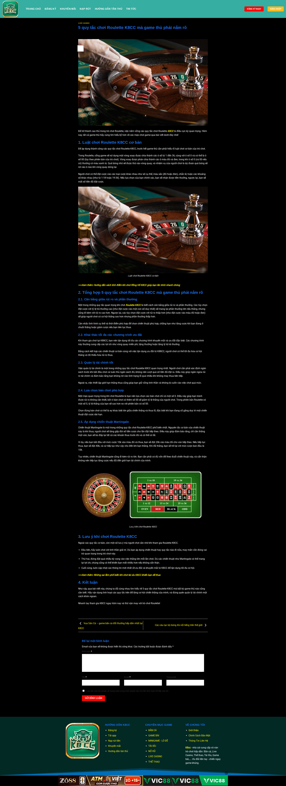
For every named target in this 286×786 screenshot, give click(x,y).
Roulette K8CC (133, 305)
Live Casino (84, 23)
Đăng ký (112, 730)
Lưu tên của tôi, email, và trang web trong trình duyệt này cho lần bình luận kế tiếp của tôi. (128, 691)
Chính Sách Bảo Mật (199, 735)
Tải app (112, 735)
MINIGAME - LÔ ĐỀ (158, 740)
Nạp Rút (85, 9)
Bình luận (87, 651)
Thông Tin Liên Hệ (198, 740)
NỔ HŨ (151, 751)
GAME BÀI (153, 735)
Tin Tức (131, 9)
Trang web (171, 677)
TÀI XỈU (152, 746)
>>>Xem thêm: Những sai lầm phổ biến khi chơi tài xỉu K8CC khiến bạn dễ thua (119, 575)
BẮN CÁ (152, 730)
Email (127, 677)
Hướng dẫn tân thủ (118, 751)
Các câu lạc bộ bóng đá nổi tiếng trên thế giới (179, 625)
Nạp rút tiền (114, 740)
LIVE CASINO (155, 756)
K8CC (170, 131)
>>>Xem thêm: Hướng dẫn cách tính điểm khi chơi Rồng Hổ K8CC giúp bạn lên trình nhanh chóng (129, 285)
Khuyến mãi (114, 746)
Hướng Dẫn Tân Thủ (108, 9)
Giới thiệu (194, 730)
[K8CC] (11, 9)
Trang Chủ (33, 9)
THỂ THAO (154, 761)
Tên (84, 677)
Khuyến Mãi (68, 9)
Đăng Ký (50, 9)
